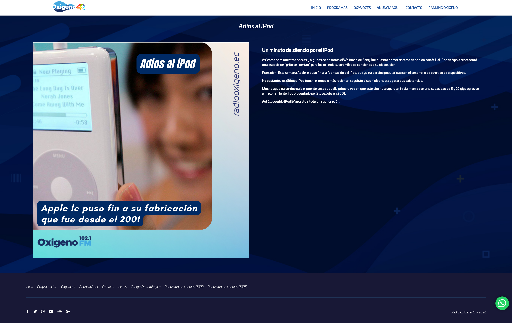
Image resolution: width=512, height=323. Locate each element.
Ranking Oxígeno (443, 7)
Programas (337, 7)
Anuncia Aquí (388, 7)
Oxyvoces (362, 7)
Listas (122, 286)
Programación (47, 286)
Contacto (414, 7)
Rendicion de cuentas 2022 (184, 286)
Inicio (316, 7)
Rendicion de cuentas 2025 (227, 286)
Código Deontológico (146, 286)
